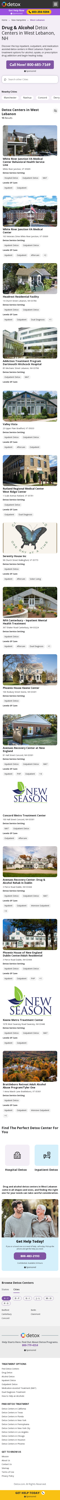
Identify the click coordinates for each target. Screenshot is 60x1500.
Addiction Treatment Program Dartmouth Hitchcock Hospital (22, 362)
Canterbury (7, 1314)
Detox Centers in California (14, 1408)
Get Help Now (16, 10)
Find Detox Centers (10, 1368)
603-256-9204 (40, 12)
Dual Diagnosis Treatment (14, 1392)
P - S (6, 1303)
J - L (38, 1298)
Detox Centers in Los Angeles (15, 1432)
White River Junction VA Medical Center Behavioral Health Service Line (24, 162)
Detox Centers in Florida (13, 1416)
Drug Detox (7, 1372)
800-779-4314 (30, 1345)
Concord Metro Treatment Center (24, 815)
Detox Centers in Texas (12, 1412)
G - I (28, 1298)
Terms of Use (8, 1472)
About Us (6, 1460)
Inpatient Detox (9, 1380)
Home (4, 20)
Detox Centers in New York (14, 1420)
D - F (17, 1298)
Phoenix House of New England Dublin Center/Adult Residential (22, 954)
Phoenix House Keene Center (21, 688)
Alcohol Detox (8, 1376)
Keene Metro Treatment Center (23, 1020)
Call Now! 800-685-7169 (30, 64)
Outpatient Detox (9, 1384)
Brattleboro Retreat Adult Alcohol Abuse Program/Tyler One (24, 1086)
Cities (16, 1289)
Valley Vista (10, 424)
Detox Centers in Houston (13, 1439)
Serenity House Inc (14, 556)
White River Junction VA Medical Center (23, 231)
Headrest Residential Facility (21, 296)
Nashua (27, 97)
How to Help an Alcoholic (13, 1396)
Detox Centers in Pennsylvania (15, 1424)
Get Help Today (27, 1493)
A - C (6, 1298)
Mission (5, 1456)
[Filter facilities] (55, 111)
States (5, 1289)
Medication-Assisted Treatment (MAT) (19, 1388)
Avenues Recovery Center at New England (24, 749)
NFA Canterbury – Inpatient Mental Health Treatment (25, 622)
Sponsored (17, 13)
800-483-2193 (30, 1256)
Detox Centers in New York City (16, 1428)
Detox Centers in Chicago (13, 1436)
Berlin (33, 1310)
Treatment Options (14, 1364)
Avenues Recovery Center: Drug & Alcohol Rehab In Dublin (24, 881)
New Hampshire (18, 20)
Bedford (5, 1310)
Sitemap (5, 1468)
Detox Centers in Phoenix (13, 1443)
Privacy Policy (8, 1476)
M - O (48, 1298)
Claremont (35, 1314)
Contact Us (7, 1464)
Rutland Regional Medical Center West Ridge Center (23, 490)
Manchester (10, 97)
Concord (42, 97)
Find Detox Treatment (15, 1404)
